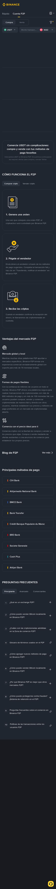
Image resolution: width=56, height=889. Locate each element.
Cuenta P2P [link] (19, 13)
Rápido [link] (5, 13)
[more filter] (51, 22)
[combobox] (10, 30)
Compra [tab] (9, 22)
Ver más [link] (46, 452)
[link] (28, 480)
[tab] (5, 13)
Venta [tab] (21, 22)
